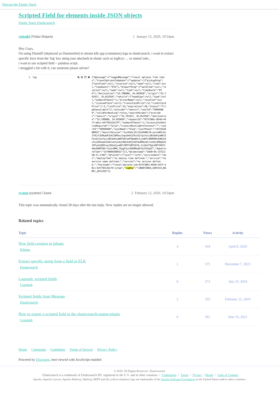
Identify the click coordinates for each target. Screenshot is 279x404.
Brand (209, 375)
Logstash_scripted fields (38, 279)
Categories (38, 349)
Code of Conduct (227, 375)
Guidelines (57, 349)
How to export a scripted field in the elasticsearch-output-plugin (69, 314)
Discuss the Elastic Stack (19, 4)
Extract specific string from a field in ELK (52, 261)
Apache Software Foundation (178, 379)
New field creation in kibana (41, 243)
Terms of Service (81, 349)
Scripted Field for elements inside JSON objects (80, 15)
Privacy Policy (107, 349)
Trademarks (169, 375)
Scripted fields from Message (42, 296)
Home (23, 349)
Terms (184, 375)
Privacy (197, 375)
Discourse (43, 359)
